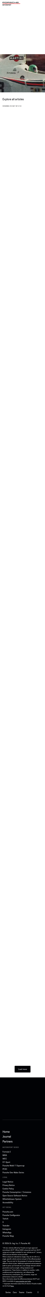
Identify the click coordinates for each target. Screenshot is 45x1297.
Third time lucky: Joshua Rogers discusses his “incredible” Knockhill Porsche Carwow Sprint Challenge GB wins (22, 235)
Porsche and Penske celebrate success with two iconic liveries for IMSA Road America (20, 1009)
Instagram (6, 1229)
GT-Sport (6, 1162)
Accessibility (7, 1202)
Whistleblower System (12, 1199)
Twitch (5, 1218)
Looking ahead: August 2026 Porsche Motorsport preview (20, 916)
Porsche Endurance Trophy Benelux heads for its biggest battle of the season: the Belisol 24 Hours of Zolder (21, 284)
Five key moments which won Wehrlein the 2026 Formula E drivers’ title (22, 142)
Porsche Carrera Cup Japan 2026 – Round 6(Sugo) (22, 727)
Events (29, 1292)
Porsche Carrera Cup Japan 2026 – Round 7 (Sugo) (22, 681)
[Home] (11, 3)
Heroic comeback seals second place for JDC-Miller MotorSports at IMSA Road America (21, 869)
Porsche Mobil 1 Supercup (13, 1165)
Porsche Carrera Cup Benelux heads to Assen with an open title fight (20, 961)
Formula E (6, 1151)
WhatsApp (6, 1232)
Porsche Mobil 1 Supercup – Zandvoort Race (20, 338)
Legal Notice (7, 1181)
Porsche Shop (8, 1235)
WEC (4, 1158)
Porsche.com (7, 1211)
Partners (7, 1141)
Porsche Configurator (11, 1215)
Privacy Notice (8, 1185)
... (32, 149)
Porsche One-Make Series (13, 1172)
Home (6, 1132)
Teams (21, 1292)
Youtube (5, 1225)
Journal (6, 1136)
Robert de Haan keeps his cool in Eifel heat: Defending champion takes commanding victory (20, 526)
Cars (15, 1292)
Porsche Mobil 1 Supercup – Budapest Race (20, 1056)
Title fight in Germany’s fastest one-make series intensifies (21, 636)
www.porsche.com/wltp (23, 1281)
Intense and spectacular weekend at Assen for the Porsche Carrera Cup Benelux (22, 821)
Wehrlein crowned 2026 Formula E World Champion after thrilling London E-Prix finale (21, 432)
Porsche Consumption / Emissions (16, 1192)
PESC (4, 1169)
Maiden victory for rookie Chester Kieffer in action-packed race (22, 478)
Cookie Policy (8, 1188)
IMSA (4, 1155)
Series (8, 1292)
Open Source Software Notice (14, 1195)
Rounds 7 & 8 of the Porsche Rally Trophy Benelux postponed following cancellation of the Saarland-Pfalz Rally (21, 774)
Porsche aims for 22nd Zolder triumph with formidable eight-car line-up (22, 188)
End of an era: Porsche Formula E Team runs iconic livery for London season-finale (21, 590)
